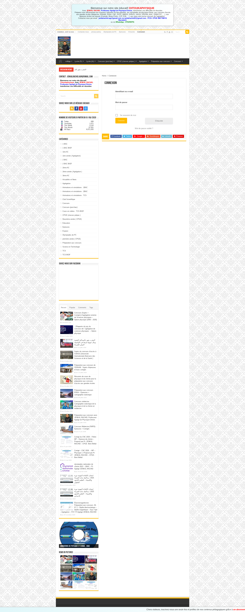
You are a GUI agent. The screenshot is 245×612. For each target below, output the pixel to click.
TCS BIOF (66, 255)
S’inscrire (131, 32)
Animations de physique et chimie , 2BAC (75, 546)
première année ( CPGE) (72, 239)
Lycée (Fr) (78, 61)
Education (66, 223)
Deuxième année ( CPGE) (72, 219)
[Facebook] (167, 32)
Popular (72, 307)
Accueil (60, 61)
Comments (82, 307)
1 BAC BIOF (67, 148)
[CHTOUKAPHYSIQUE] (64, 46)
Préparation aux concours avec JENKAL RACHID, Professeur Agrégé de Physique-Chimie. (85, 417)
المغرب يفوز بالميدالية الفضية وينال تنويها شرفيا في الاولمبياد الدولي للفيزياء (101, 69)
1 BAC (65, 144)
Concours (177, 61)
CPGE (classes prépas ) (126, 61)
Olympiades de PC (110, 32)
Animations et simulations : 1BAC (75, 187)
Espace (65, 231)
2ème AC (66, 168)
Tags (91, 307)
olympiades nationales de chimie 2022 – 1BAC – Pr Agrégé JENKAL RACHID (83, 466)
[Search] (187, 32)
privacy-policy (96, 32)
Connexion (141, 32)
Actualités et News (69, 179)
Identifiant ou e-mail (124, 91)
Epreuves (122, 32)
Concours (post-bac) (105, 61)
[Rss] (165, 32)
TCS (64, 251)
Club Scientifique (69, 199)
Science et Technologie (71, 247)
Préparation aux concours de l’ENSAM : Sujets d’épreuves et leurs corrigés (85, 367)
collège (68, 61)
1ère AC (65, 152)
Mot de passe (121, 102)
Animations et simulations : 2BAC (75, 191)
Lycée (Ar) (90, 61)
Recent (63, 307)
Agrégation (143, 61)
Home (104, 76)
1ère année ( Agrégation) (72, 156)
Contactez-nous (83, 32)
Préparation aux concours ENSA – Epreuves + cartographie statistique (83, 392)
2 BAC (65, 160)
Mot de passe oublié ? (144, 128)
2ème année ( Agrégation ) (72, 172)
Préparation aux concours (160, 61)
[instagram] (172, 32)
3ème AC (66, 176)
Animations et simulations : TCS (75, 195)
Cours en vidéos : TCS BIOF (73, 211)
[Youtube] (169, 32)
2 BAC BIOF (67, 164)
